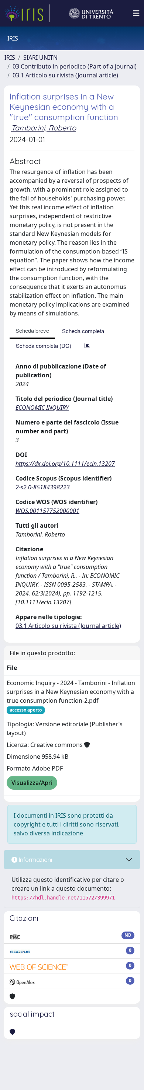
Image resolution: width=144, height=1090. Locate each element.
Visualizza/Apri (31, 783)
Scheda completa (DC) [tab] (43, 345)
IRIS (9, 57)
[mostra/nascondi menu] (136, 13)
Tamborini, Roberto (43, 127)
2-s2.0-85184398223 (43, 487)
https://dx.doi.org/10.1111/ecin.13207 (65, 464)
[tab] (87, 345)
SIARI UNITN (40, 57)
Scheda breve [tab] (32, 330)
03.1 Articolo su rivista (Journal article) (65, 75)
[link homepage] (26, 13)
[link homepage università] (91, 13)
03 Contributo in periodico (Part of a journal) (75, 66)
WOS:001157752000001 (47, 511)
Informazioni (34, 859)
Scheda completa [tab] (83, 331)
